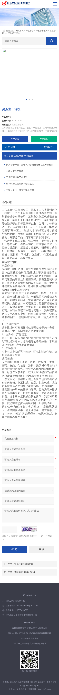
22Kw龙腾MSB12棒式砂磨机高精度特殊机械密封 (29, 633)
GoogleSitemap (45, 689)
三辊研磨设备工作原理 (17, 177)
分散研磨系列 (42, 31)
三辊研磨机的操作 (14, 171)
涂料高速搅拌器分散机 (25, 572)
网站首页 (20, 31)
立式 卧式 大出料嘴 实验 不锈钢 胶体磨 (29, 643)
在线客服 (44, 139)
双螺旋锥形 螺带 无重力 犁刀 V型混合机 (29, 628)
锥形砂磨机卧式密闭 (23, 564)
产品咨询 (15, 139)
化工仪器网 (21, 689)
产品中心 (30, 31)
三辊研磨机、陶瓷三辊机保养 (20, 190)
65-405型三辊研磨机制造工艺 (20, 184)
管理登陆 (32, 689)
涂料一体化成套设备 (29, 638)
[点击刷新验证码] (29, 529)
